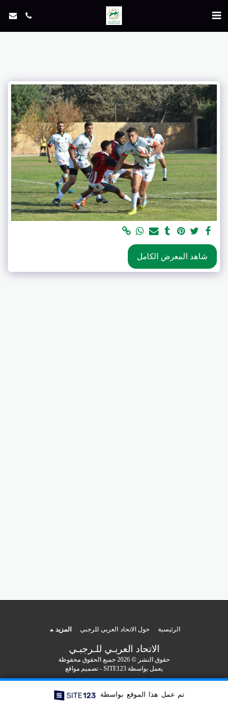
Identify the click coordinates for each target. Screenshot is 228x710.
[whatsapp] (140, 231)
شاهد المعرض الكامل (172, 256)
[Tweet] (194, 231)
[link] (126, 231)
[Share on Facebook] (208, 231)
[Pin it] (181, 231)
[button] (216, 15)
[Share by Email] (153, 231)
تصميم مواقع (81, 668)
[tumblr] (167, 231)
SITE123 (114, 668)
